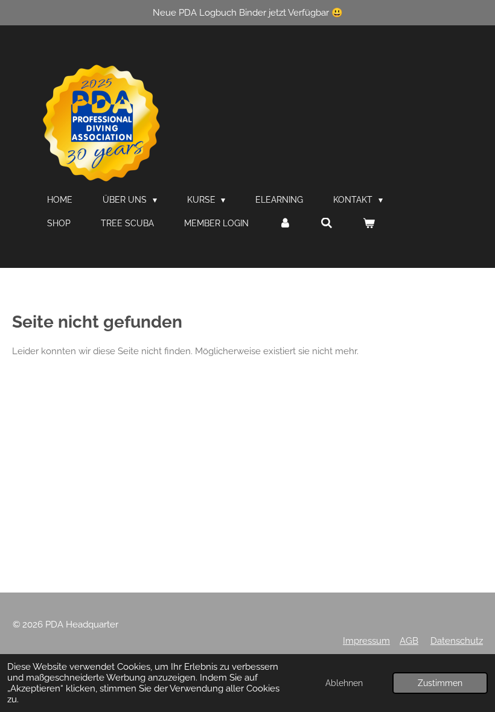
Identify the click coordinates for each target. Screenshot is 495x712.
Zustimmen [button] (440, 683)
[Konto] (285, 223)
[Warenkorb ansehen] (369, 223)
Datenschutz (456, 640)
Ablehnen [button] (344, 683)
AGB (409, 640)
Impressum (366, 640)
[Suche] (327, 223)
